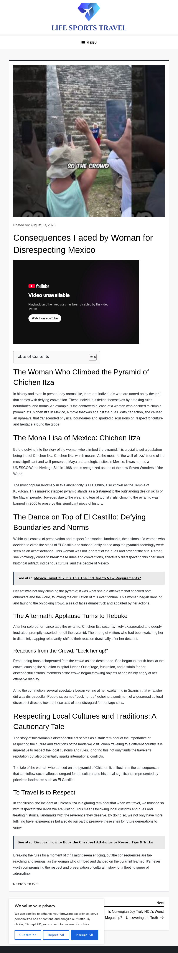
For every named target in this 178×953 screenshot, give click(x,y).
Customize (27, 935)
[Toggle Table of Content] (91, 357)
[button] (89, 42)
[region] (56, 921)
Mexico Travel (26, 884)
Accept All (85, 935)
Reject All (56, 935)
